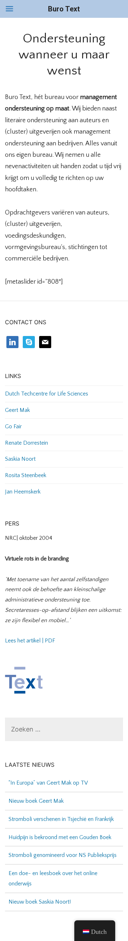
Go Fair (13, 426)
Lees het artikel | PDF (30, 640)
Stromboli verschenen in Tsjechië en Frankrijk (61, 809)
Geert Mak (17, 410)
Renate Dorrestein (26, 443)
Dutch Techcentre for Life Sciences (46, 394)
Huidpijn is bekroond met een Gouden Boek (60, 827)
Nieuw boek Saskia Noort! (40, 892)
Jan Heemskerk (23, 491)
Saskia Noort (20, 459)
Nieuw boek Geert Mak (36, 791)
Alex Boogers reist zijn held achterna (52, 910)
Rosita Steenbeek (25, 475)
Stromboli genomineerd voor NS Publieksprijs (63, 845)
